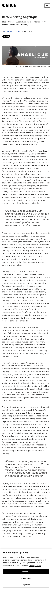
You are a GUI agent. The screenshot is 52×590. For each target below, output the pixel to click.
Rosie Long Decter (12, 31)
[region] (26, 569)
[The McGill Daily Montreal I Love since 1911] (9, 6)
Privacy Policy (35, 566)
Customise (26, 578)
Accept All (26, 572)
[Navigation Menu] (47, 6)
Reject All (26, 585)
